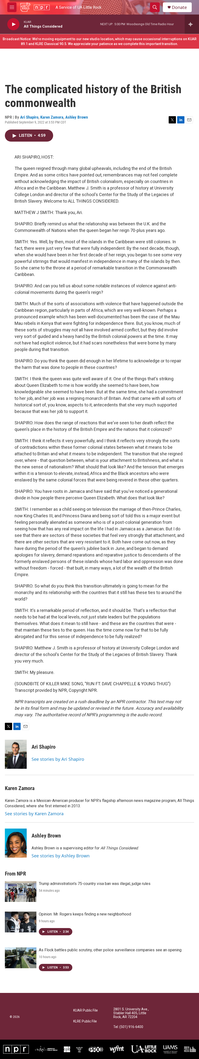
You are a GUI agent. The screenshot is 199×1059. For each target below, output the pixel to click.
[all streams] (192, 24)
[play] (13, 24)
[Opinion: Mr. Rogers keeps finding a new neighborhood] (20, 922)
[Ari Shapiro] (16, 754)
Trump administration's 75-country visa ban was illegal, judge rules (94, 883)
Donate (179, 7)
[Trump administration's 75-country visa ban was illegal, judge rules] (20, 891)
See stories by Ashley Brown (61, 856)
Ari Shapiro (29, 117)
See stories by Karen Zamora (34, 813)
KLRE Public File (85, 1021)
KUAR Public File (85, 1010)
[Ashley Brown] (16, 843)
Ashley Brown (76, 117)
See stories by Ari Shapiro (58, 759)
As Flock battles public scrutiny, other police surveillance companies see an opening (110, 950)
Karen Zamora (51, 117)
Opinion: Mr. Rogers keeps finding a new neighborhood (85, 914)
